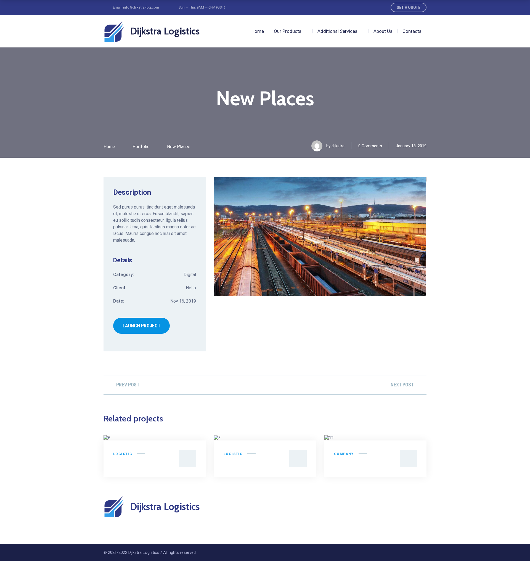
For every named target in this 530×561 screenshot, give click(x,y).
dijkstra (338, 145)
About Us (383, 31)
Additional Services (337, 31)
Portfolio (141, 146)
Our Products (287, 31)
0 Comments (370, 145)
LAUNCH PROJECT (141, 325)
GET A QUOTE (408, 7)
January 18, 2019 (411, 145)
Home (257, 31)
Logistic (122, 454)
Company (344, 454)
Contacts (412, 31)
